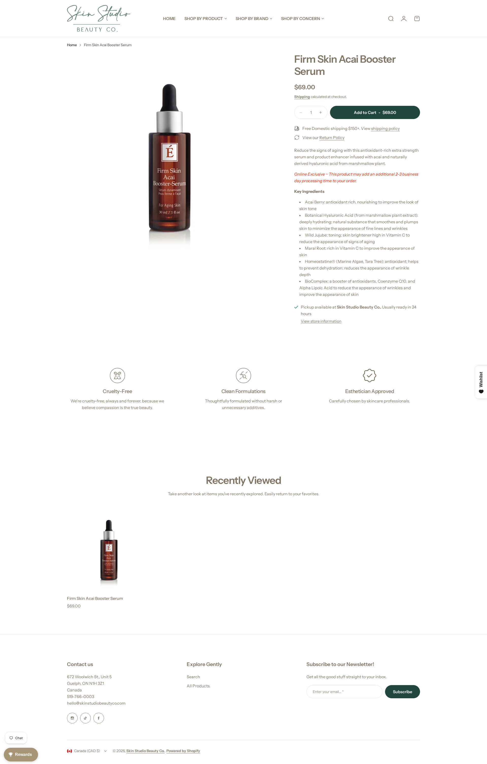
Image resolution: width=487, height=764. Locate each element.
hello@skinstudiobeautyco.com (96, 703)
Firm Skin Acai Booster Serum (95, 598)
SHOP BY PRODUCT (203, 18)
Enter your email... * (328, 691)
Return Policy (331, 137)
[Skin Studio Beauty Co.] (98, 18)
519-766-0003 (80, 696)
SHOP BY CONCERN (300, 18)
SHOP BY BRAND (252, 18)
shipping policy (385, 128)
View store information (321, 321)
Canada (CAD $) (87, 751)
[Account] (403, 18)
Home (72, 45)
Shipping (302, 96)
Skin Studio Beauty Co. (145, 751)
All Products (198, 685)
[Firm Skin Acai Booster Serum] (109, 549)
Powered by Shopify (183, 751)
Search (193, 676)
